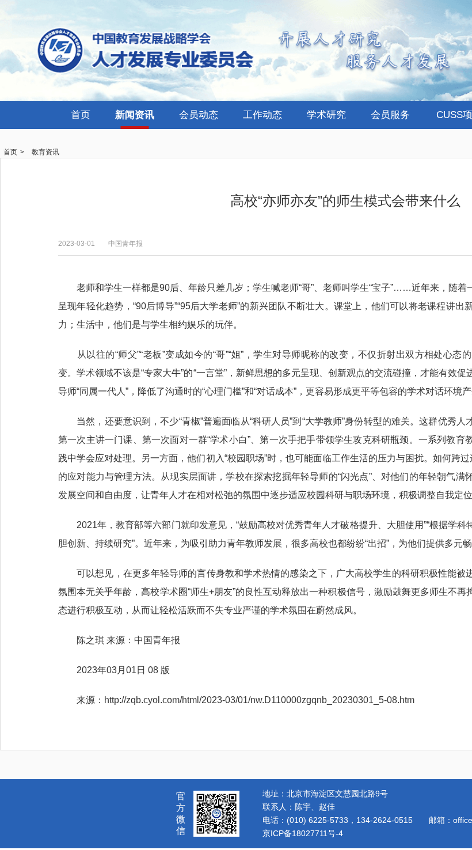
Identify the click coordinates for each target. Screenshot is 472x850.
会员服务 (390, 114)
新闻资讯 (134, 114)
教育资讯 (45, 152)
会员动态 (198, 114)
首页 (80, 114)
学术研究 (326, 114)
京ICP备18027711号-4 (302, 833)
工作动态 (262, 114)
